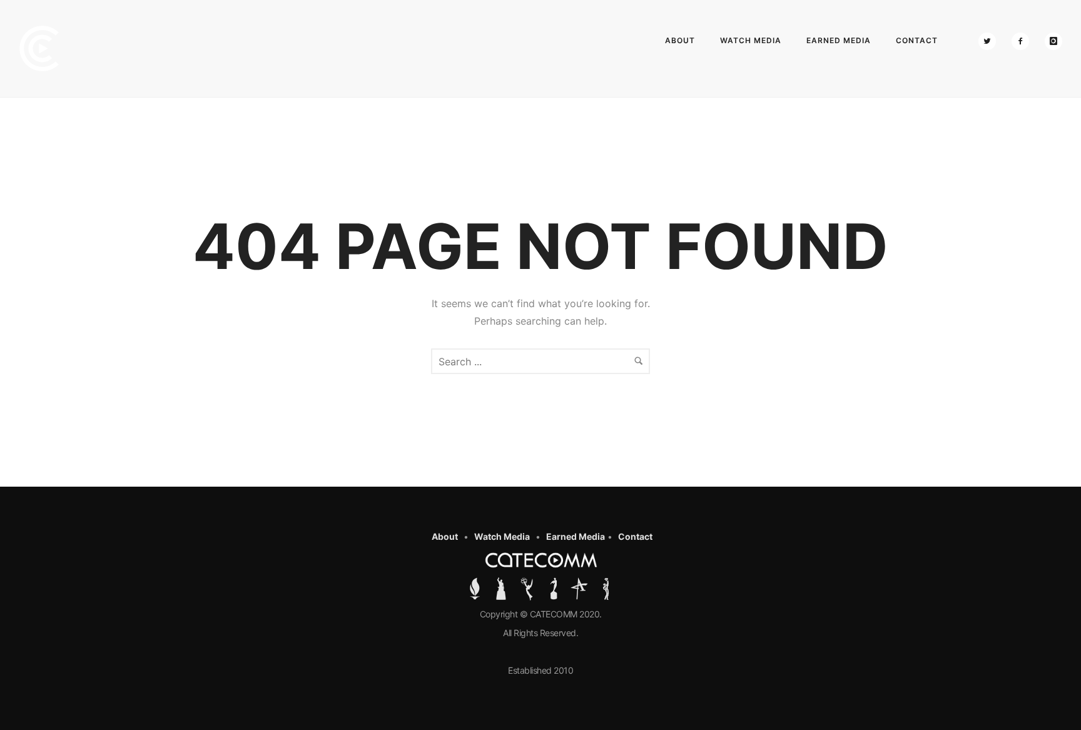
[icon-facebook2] (1023, 41)
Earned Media (838, 40)
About (680, 40)
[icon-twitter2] (990, 41)
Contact (917, 40)
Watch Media (750, 40)
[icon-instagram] (1053, 41)
